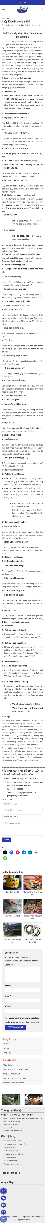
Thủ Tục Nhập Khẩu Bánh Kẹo (14, 1078)
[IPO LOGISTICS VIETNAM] (22, 9)
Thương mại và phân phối (13, 1164)
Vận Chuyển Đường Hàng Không (15, 1144)
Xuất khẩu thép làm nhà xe (13, 1083)
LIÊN (14, 774)
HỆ (18, 774)
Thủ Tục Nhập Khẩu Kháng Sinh (15, 1069)
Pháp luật (6, 18)
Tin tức (6, 1044)
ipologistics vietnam (22, 1220)
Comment (9, 965)
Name (8, 986)
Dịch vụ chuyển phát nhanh (13, 1154)
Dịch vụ (6, 1048)
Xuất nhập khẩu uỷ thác (12, 1151)
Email (8, 996)
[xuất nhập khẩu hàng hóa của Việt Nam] (19, 1099)
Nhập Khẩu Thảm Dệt (11, 1074)
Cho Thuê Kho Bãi (10, 1157)
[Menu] (3, 9)
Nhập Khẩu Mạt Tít (10, 1065)
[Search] (42, 9)
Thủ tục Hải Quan (10, 1147)
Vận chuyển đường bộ (12, 1161)
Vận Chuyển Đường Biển (12, 1141)
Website (8, 1006)
